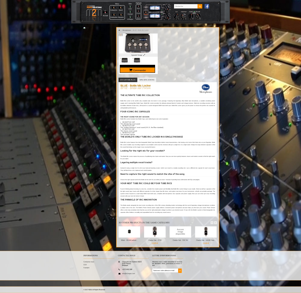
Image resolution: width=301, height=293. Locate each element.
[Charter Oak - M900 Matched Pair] (206, 236)
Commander (139, 70)
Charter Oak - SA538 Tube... (180, 240)
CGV (85, 265)
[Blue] (205, 93)
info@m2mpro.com (128, 273)
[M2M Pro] (94, 20)
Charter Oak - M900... (205, 240)
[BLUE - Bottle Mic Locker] (124, 62)
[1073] (86, 28)
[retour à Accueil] (119, 30)
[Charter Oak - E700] (129, 236)
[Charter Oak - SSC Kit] (155, 236)
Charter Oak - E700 (129, 240)
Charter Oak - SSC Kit (154, 240)
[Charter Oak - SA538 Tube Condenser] (180, 236)
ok (180, 271)
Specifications (146, 80)
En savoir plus (127, 80)
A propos (86, 268)
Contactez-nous (88, 262)
